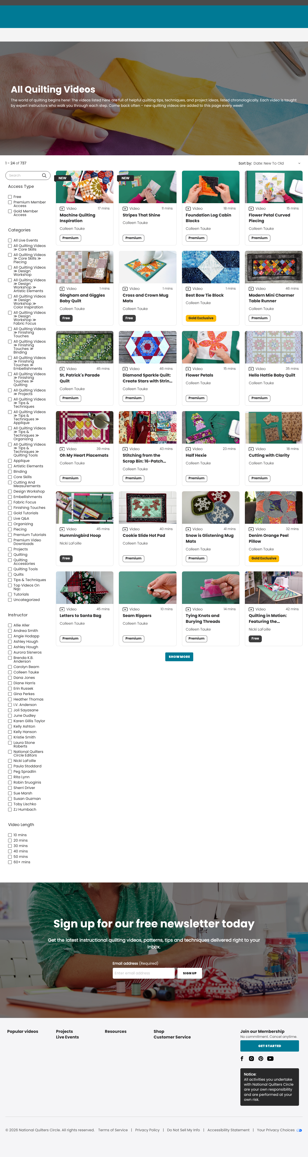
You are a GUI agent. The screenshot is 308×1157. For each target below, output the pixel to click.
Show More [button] (179, 656)
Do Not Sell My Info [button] (183, 1130)
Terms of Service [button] (113, 1130)
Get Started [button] (269, 1046)
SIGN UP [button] (190, 973)
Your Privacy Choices (276, 1130)
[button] (44, 175)
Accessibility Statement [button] (228, 1130)
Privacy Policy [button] (147, 1130)
